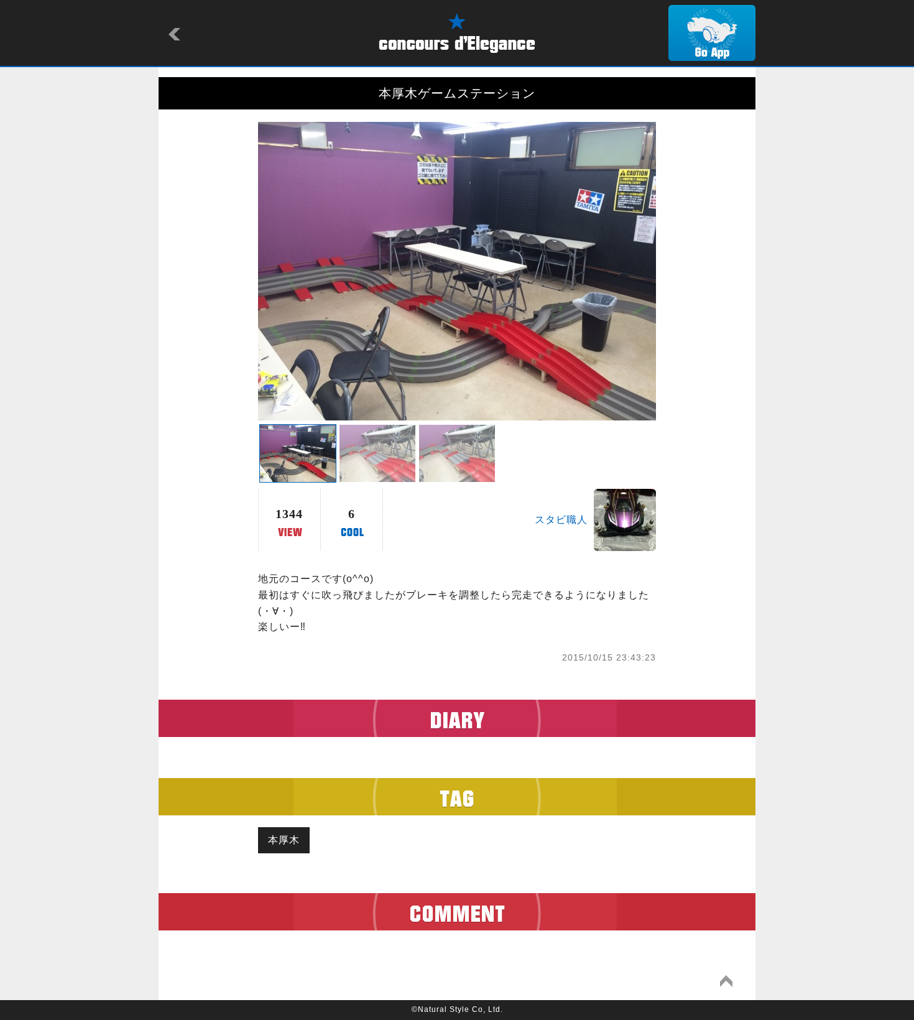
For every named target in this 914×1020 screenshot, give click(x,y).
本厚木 (284, 840)
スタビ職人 (561, 519)
